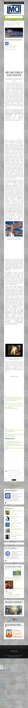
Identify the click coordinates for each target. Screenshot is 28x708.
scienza (19, 473)
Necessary (3, 687)
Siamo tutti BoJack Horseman (13, 484)
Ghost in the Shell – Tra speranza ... (16, 517)
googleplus (14, 619)
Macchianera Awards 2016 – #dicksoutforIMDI (15, 486)
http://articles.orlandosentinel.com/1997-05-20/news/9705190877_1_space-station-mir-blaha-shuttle (15, 399)
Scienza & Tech (19, 22)
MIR (16, 473)
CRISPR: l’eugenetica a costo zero (17, 529)
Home (13, 22)
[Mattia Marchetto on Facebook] (5, 502)
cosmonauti (11, 473)
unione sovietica (16, 475)
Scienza (7, 24)
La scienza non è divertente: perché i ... (17, 511)
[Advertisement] (14, 62)
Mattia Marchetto (12, 46)
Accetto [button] (2, 664)
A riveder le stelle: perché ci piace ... (16, 523)
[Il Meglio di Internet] (14, 12)
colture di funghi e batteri (15, 106)
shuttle (10, 475)
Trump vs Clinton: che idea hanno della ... (16, 536)
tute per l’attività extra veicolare (14, 296)
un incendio (9, 165)
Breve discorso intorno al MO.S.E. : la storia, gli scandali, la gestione (14, 443)
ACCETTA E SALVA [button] (4, 707)
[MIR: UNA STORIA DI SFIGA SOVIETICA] (14, 33)
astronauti (11, 470)
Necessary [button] (2, 685)
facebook (17, 619)
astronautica (16, 470)
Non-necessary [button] (3, 696)
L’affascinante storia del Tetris (13, 441)
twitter (11, 619)
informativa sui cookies (9, 661)
